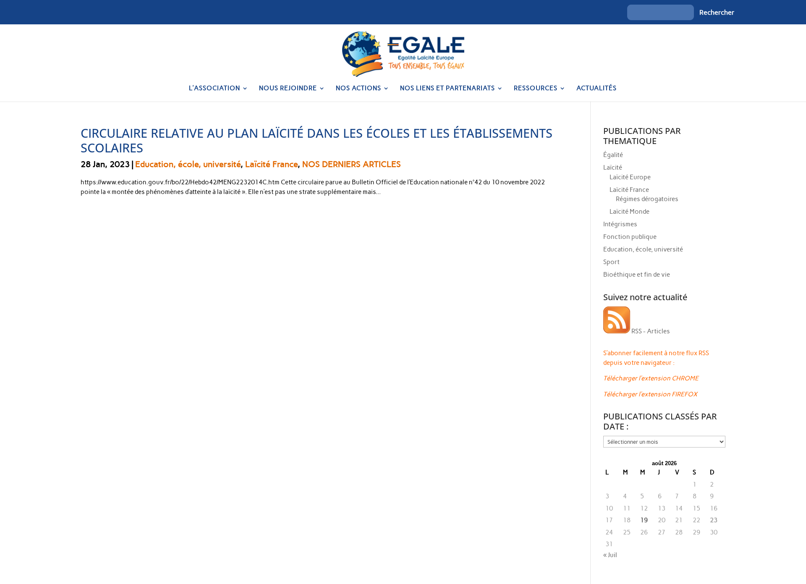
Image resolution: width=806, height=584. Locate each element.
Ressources (535, 88)
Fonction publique (630, 237)
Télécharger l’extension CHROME (651, 378)
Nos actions (358, 88)
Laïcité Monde (629, 211)
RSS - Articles (650, 331)
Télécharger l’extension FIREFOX (650, 394)
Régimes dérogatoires (647, 199)
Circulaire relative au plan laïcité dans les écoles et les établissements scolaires (316, 140)
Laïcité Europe (630, 177)
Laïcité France (271, 164)
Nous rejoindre (288, 88)
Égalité (613, 155)
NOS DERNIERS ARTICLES (351, 164)
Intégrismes (620, 224)
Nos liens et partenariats (447, 88)
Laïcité (612, 167)
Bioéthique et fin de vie (636, 274)
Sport (611, 262)
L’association (214, 88)
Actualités (596, 88)
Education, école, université (188, 164)
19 (644, 520)
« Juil (610, 555)
